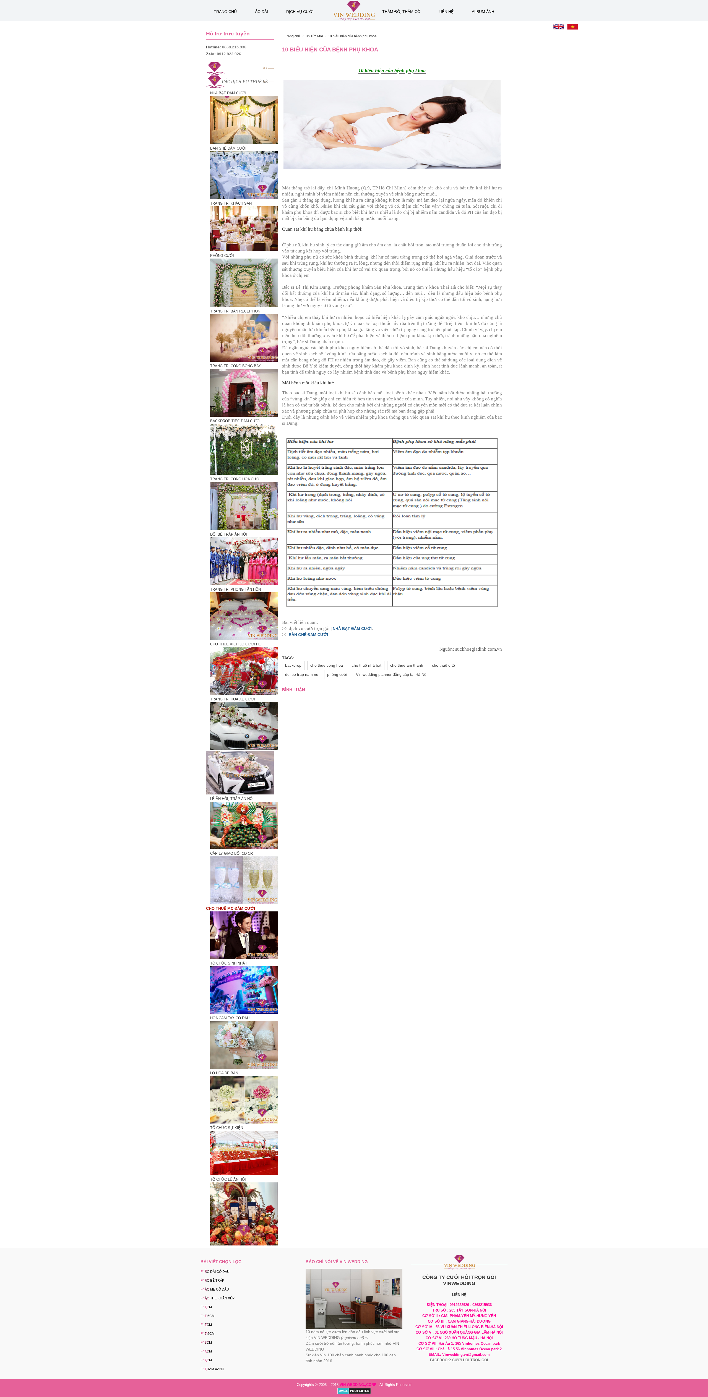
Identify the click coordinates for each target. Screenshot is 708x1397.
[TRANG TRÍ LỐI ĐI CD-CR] (242, 1099)
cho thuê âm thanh (406, 665)
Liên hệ (446, 11)
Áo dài (261, 11)
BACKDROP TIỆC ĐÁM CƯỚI (235, 421)
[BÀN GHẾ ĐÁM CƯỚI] (242, 175)
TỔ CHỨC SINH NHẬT (228, 963)
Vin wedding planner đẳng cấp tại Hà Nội (391, 674)
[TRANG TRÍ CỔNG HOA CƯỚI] (242, 506)
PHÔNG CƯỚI (222, 256)
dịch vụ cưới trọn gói (309, 628)
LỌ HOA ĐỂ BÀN (224, 1073)
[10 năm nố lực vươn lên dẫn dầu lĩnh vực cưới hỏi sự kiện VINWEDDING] (354, 1298)
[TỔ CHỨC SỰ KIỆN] (242, 1153)
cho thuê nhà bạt (366, 665)
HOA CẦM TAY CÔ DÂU (229, 1018)
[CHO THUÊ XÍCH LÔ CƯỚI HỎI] (242, 671)
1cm (208, 1307)
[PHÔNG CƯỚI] (242, 282)
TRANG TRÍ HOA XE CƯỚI (232, 699)
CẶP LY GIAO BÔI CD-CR (231, 853)
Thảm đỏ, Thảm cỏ (401, 11)
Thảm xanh (214, 1369)
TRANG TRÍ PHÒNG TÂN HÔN (235, 589)
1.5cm (210, 1316)
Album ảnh (483, 11)
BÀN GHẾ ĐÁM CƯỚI (228, 148)
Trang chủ (225, 11)
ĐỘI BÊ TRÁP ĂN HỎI (228, 534)
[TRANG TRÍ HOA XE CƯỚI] (242, 725)
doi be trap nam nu (301, 674)
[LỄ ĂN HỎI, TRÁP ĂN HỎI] (242, 825)
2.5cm (210, 1334)
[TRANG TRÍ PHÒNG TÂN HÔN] (242, 616)
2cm (208, 1325)
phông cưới (337, 674)
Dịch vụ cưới (300, 11)
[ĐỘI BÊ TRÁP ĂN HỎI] (242, 561)
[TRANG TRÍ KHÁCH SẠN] (242, 228)
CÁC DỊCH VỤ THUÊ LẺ (245, 82)
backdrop (293, 665)
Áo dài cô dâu (217, 1272)
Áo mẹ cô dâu (217, 1289)
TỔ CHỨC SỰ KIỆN (226, 1128)
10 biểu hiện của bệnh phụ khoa (352, 36)
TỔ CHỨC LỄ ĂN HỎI (228, 1179)
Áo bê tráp (214, 1281)
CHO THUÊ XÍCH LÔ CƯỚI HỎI (236, 644)
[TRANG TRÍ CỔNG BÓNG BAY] (242, 392)
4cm (208, 1351)
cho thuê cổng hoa (326, 665)
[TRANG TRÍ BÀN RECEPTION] (242, 338)
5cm (208, 1360)
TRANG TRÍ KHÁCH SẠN (231, 203)
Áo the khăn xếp (220, 1298)
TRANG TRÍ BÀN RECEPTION (235, 311)
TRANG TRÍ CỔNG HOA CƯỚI (235, 479)
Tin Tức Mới (314, 36)
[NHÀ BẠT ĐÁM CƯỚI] (242, 120)
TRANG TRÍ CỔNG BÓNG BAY (235, 366)
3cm (208, 1342)
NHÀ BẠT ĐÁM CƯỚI (228, 93)
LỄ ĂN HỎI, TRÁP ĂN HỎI (232, 799)
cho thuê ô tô (443, 665)
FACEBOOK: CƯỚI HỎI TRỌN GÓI (459, 1360)
